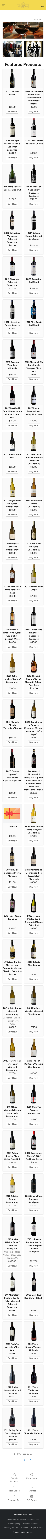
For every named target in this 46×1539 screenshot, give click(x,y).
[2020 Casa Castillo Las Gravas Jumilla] (33, 127)
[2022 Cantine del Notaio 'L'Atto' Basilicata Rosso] (33, 1140)
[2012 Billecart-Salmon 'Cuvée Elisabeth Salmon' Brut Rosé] (33, 663)
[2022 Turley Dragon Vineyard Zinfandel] (33, 1331)
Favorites (31, 1490)
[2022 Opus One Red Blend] (33, 266)
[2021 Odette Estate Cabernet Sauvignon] (33, 220)
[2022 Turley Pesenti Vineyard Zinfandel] (12, 1374)
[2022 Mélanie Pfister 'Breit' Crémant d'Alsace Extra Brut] (33, 903)
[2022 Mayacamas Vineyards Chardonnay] (12, 487)
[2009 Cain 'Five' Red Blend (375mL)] (33, 1282)
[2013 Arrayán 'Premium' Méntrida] (12, 349)
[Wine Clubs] (33, 45)
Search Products (14, 1480)
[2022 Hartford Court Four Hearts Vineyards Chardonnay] (33, 441)
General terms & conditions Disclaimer (23, 1520)
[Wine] (12, 45)
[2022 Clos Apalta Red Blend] (33, 309)
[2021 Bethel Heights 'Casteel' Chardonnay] (12, 663)
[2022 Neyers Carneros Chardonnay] (12, 530)
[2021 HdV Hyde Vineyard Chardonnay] (33, 530)
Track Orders (14, 1490)
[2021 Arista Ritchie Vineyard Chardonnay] (12, 995)
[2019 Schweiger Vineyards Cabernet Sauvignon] (12, 220)
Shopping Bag (14, 1500)
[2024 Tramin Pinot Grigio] (33, 573)
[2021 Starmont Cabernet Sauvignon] (12, 266)
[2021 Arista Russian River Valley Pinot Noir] (12, 1140)
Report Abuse (37, 1528)
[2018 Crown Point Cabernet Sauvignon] (33, 1183)
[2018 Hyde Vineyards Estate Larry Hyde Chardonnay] (12, 1094)
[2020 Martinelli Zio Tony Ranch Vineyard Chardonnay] (12, 1048)
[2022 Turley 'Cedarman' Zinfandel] (33, 1374)
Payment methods (30, 1524)
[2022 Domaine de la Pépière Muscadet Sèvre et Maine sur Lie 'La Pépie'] (33, 709)
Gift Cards (32, 1500)
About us (24, 1528)
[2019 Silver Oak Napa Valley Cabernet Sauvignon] (33, 173)
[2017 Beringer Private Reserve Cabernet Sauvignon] (12, 127)
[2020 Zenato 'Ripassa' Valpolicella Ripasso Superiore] (12, 758)
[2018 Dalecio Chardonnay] (33, 949)
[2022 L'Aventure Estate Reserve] (12, 309)
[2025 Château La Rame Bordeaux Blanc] (12, 573)
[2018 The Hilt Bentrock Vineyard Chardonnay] (33, 1048)
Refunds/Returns (10, 1528)
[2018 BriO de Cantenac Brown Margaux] (12, 856)
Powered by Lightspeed (23, 1532)
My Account (31, 1478)
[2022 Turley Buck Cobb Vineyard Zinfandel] (12, 1417)
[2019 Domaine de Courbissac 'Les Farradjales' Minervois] (33, 856)
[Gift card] (12, 813)
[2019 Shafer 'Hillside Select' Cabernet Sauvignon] (12, 1226)
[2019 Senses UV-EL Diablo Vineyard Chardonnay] (33, 813)
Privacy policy (14, 1524)
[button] (23, 5)
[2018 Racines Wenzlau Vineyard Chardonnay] (33, 995)
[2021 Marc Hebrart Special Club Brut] (12, 173)
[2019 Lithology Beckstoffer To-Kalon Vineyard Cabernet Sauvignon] (12, 1282)
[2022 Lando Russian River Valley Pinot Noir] (33, 395)
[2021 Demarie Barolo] (12, 78)
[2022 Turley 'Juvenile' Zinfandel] (33, 1417)
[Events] (23, 26)
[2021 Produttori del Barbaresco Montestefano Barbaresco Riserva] (33, 78)
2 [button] (24, 1459)
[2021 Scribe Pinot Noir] (12, 441)
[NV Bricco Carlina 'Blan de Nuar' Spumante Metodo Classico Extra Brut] (12, 949)
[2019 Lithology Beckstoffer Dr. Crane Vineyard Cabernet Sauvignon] (33, 1226)
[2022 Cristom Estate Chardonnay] (12, 1183)
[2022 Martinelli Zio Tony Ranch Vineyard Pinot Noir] (33, 349)
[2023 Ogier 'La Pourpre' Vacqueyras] (33, 1094)
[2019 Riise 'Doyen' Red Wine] (12, 903)
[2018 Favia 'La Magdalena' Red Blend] (12, 1331)
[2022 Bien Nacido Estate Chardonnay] (33, 487)
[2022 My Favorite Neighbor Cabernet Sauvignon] (33, 616)
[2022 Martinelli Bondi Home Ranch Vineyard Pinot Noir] (12, 395)
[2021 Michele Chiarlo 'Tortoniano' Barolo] (12, 709)
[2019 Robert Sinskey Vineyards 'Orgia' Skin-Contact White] (12, 616)
